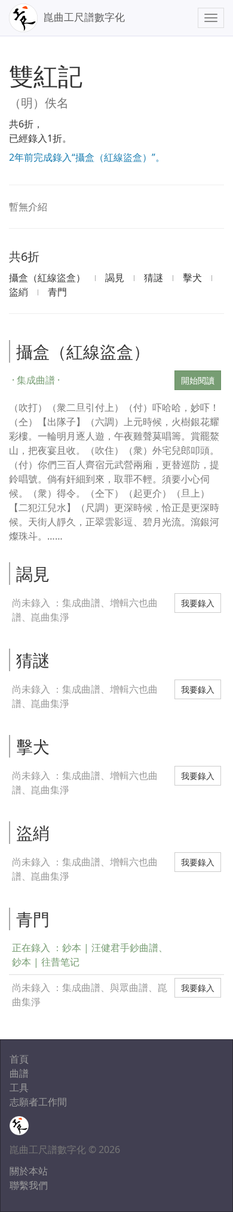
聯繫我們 (29, 1185)
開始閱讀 (197, 380)
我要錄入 (197, 603)
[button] (90, 380)
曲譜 (19, 1073)
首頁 (19, 1058)
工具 (19, 1087)
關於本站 (29, 1170)
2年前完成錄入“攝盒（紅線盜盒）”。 (87, 157)
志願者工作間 (38, 1101)
